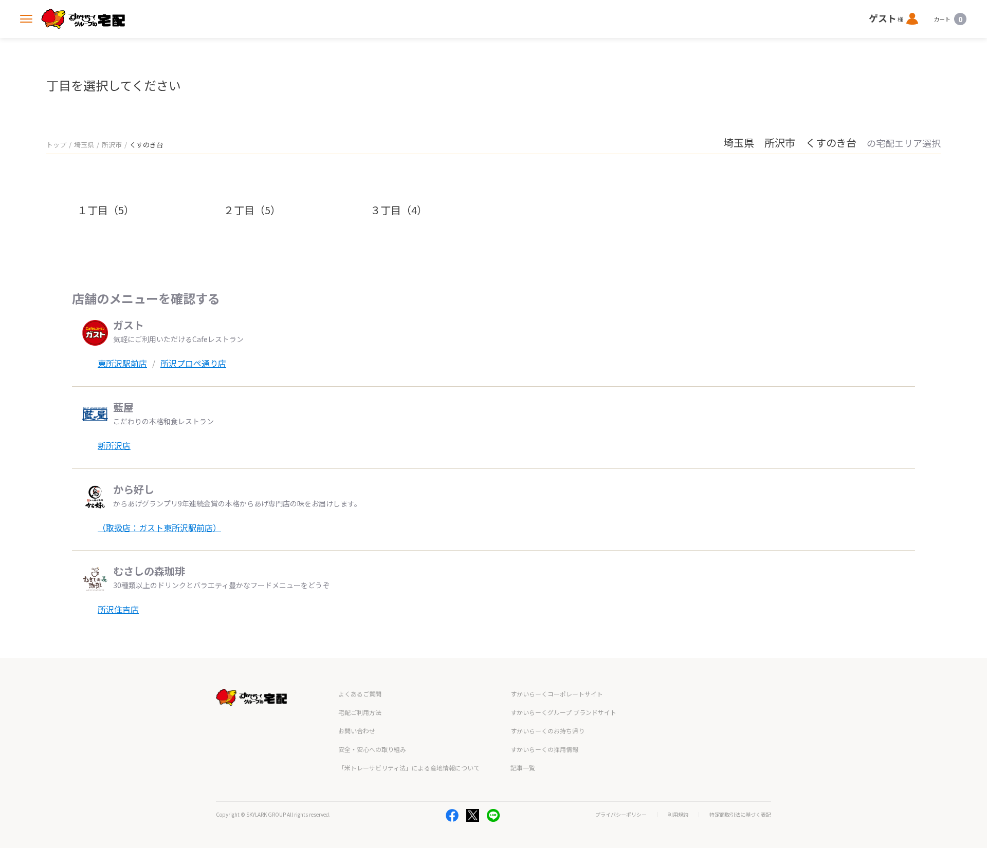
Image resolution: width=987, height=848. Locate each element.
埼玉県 (84, 144)
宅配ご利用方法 (359, 712)
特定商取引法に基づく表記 (740, 814)
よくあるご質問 (359, 693)
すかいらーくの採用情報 (544, 749)
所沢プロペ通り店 (193, 363)
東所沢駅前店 (122, 363)
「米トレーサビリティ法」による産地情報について (409, 767)
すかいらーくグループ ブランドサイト (563, 712)
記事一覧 (522, 767)
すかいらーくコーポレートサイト (556, 693)
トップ (56, 144)
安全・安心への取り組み (372, 749)
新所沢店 (114, 445)
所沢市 (112, 144)
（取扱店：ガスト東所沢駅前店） (159, 527)
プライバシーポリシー (621, 814)
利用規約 (678, 814)
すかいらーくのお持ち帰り (547, 730)
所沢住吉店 (118, 609)
